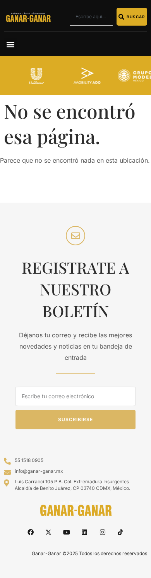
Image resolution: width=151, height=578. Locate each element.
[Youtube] (66, 532)
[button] (10, 44)
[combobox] (91, 17)
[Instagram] (102, 532)
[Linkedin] (84, 532)
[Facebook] (30, 532)
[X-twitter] (48, 532)
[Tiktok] (120, 532)
